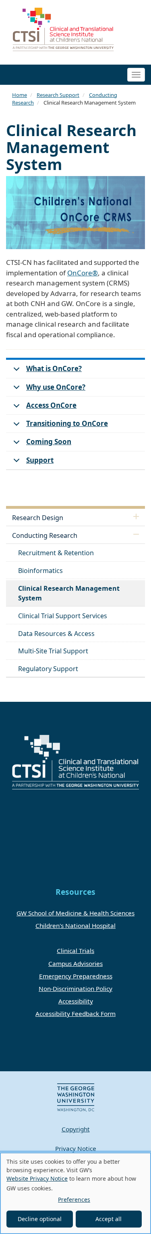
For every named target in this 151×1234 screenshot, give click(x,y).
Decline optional (40, 1219)
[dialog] (75, 1193)
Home (19, 95)
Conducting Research (44, 535)
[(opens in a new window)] (75, 1097)
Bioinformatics (40, 570)
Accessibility (75, 1001)
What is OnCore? (54, 368)
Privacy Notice (75, 1148)
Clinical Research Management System (69, 593)
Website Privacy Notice (37, 1178)
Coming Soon (48, 441)
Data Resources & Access (56, 633)
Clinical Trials (75, 950)
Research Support (58, 95)
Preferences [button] (74, 1199)
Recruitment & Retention (56, 552)
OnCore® (82, 272)
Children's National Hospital (75, 925)
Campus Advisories (75, 963)
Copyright (76, 1129)
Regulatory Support (48, 668)
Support (40, 460)
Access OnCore (51, 405)
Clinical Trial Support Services (62, 615)
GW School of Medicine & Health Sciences (75, 913)
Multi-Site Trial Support (53, 650)
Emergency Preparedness (75, 976)
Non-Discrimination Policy (75, 988)
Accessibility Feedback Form (75, 1013)
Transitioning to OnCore (67, 423)
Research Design (37, 517)
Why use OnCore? (55, 387)
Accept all (108, 1219)
